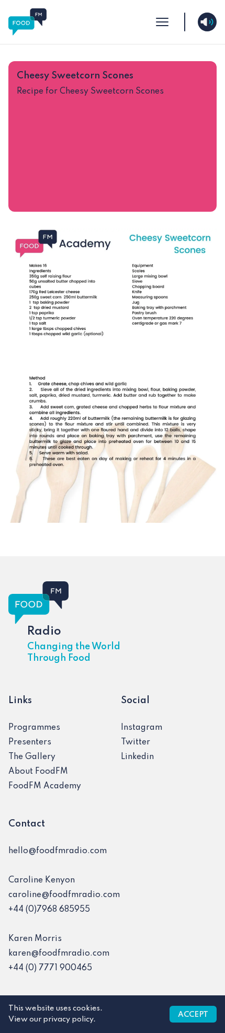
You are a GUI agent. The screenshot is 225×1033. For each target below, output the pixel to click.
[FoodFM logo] (27, 22)
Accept (193, 1014)
